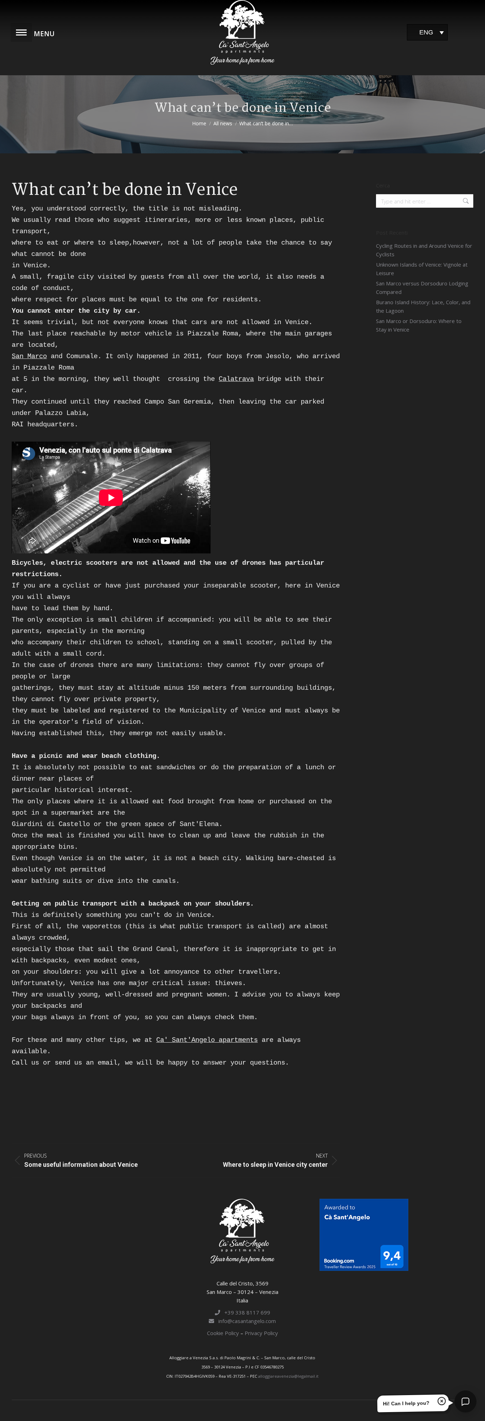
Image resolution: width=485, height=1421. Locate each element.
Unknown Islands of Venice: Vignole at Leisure (422, 269)
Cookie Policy (223, 1333)
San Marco (29, 356)
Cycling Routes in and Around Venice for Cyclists (424, 250)
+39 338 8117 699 (245, 1312)
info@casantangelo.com (245, 1320)
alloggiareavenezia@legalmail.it (288, 1376)
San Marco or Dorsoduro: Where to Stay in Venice (419, 325)
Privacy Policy (261, 1333)
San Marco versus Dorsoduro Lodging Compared (422, 287)
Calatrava (236, 379)
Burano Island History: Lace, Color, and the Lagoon (423, 306)
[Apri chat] (465, 1401)
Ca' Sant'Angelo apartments (207, 1040)
